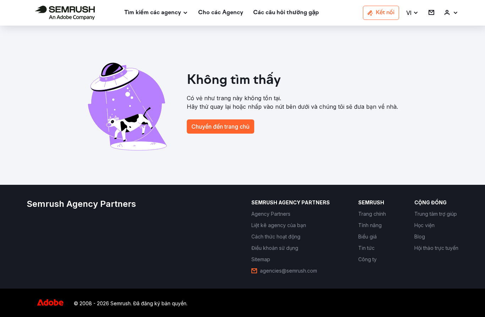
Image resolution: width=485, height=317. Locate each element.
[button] (412, 13)
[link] (220, 13)
